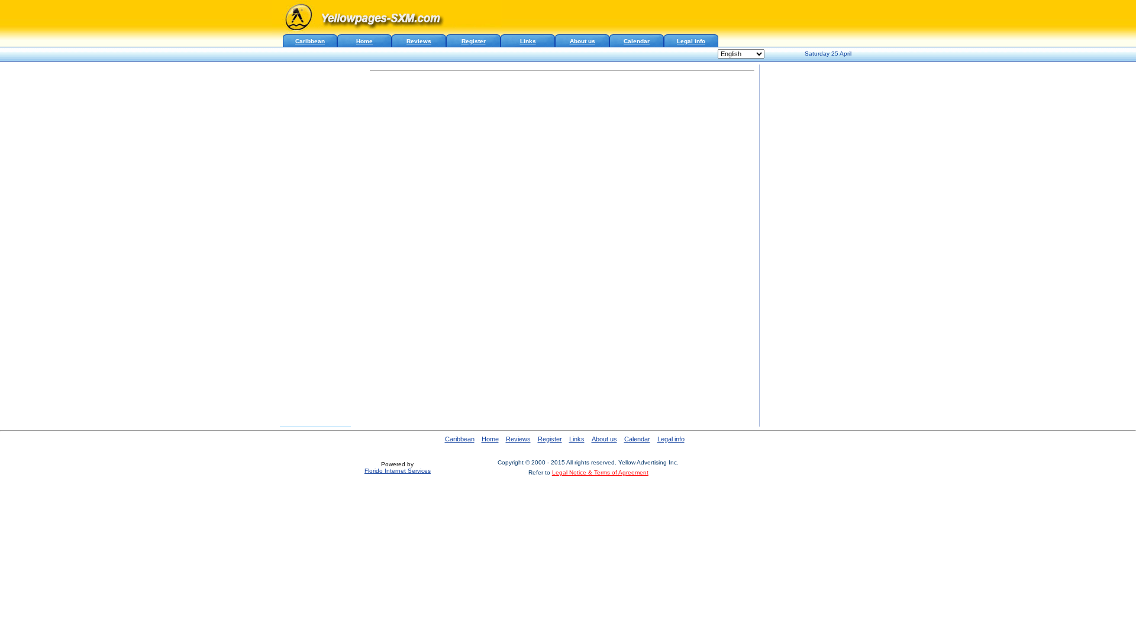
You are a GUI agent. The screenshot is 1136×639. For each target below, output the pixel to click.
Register (474, 41)
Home (364, 41)
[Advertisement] (562, 91)
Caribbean (460, 439)
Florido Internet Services (397, 470)
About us (582, 41)
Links (528, 41)
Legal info (691, 41)
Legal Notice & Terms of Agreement (600, 472)
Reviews (418, 41)
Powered (393, 464)
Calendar (637, 41)
